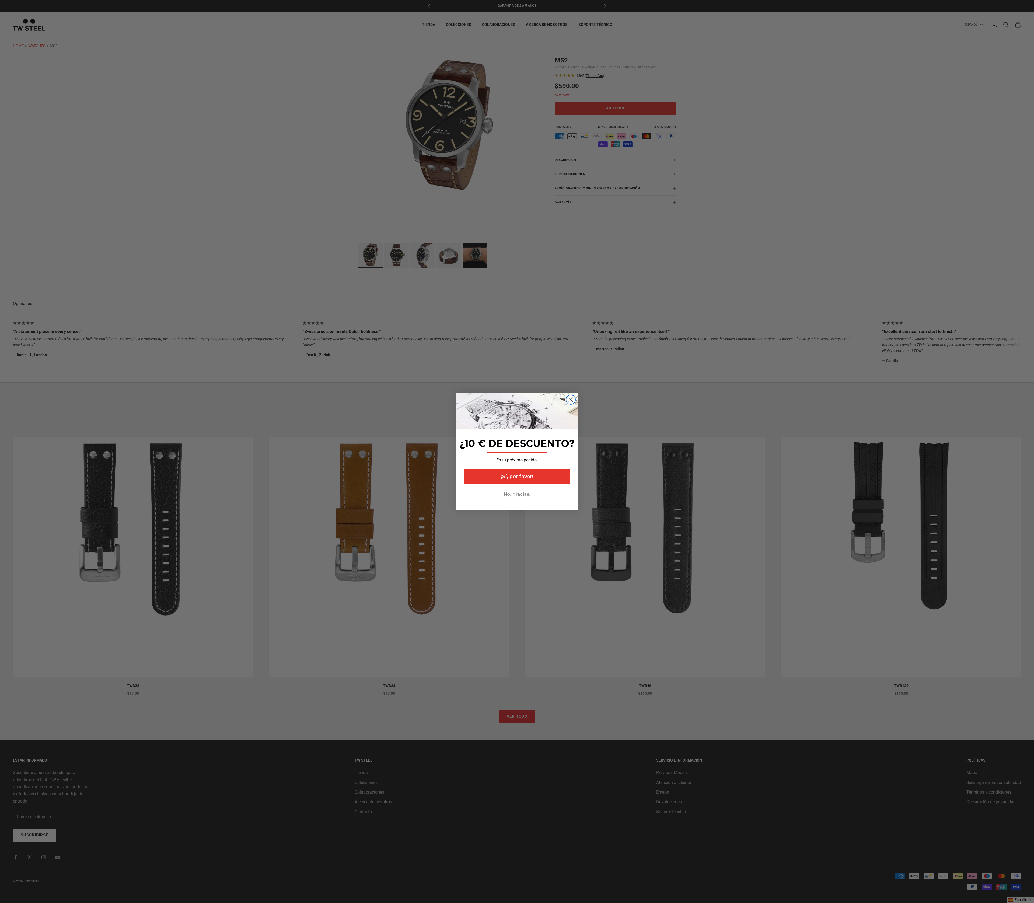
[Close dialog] (570, 399)
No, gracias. (517, 494)
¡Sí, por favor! (517, 477)
